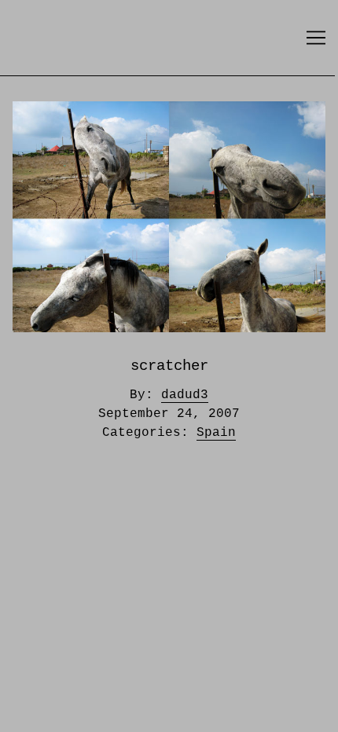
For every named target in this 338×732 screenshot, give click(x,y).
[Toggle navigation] (316, 37)
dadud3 (184, 395)
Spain (216, 432)
